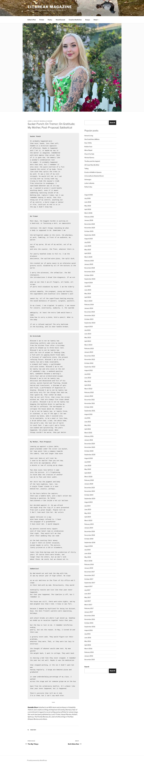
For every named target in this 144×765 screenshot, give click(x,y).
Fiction (41, 20)
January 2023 (88, 352)
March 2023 (88, 345)
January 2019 (88, 528)
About (96, 20)
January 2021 (88, 440)
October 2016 (88, 623)
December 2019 (89, 487)
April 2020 (87, 473)
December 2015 (89, 659)
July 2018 (87, 550)
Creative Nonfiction (75, 20)
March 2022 (88, 388)
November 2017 (89, 575)
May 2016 (87, 641)
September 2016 (89, 626)
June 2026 (87, 202)
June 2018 (87, 553)
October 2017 (88, 579)
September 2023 (89, 323)
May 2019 (87, 513)
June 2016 (87, 637)
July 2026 (87, 198)
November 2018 (89, 535)
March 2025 (88, 257)
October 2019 (88, 495)
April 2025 (87, 253)
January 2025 (88, 264)
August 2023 (88, 326)
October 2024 (88, 275)
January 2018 (88, 568)
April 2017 (87, 601)
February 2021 (88, 436)
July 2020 (87, 462)
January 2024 (88, 308)
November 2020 (89, 447)
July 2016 (87, 634)
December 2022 (89, 356)
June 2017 (87, 593)
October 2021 (88, 407)
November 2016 (89, 619)
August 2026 (88, 195)
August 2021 (88, 414)
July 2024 (87, 286)
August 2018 (88, 546)
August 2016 (88, 630)
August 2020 (88, 458)
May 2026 (87, 206)
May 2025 (87, 249)
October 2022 (88, 363)
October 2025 (88, 231)
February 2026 (89, 217)
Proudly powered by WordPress (37, 760)
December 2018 (89, 531)
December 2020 (89, 443)
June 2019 (87, 509)
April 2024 (87, 297)
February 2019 (89, 524)
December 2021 (89, 399)
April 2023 (87, 341)
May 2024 (87, 293)
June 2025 (87, 246)
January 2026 (88, 220)
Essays (87, 20)
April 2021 (87, 429)
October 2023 (88, 319)
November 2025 (89, 227)
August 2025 (88, 238)
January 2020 (88, 484)
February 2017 (88, 608)
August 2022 (88, 370)
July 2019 (87, 506)
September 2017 (89, 583)
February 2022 (89, 392)
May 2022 (87, 381)
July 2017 (87, 590)
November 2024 (89, 271)
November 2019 (89, 491)
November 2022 (89, 359)
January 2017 (88, 612)
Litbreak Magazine (50, 7)
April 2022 (87, 385)
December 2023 (89, 312)
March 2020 (88, 476)
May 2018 (87, 557)
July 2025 (87, 242)
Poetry (50, 20)
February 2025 (89, 260)
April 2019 (87, 517)
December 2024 (89, 268)
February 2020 (89, 480)
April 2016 (87, 645)
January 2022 (88, 396)
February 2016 (89, 652)
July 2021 (87, 418)
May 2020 (87, 469)
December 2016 (89, 615)
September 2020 (89, 454)
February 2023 (89, 348)
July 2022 (87, 374)
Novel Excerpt (60, 20)
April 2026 (87, 209)
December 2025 (89, 224)
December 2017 (89, 572)
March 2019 (88, 520)
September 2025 (89, 235)
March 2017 (88, 604)
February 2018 (89, 564)
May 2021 (87, 425)
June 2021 (87, 421)
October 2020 (88, 451)
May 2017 (87, 597)
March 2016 (88, 648)
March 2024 (88, 301)
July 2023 (87, 330)
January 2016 (88, 656)
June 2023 (87, 334)
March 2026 (88, 213)
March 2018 (88, 561)
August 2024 (88, 282)
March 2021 (88, 432)
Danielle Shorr (46, 121)
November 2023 (89, 315)
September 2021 (89, 411)
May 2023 (87, 337)
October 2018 (88, 539)
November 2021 (89, 403)
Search (112, 123)
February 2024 (89, 304)
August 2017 (88, 586)
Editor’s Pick (32, 20)
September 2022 (89, 367)
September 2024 (89, 279)
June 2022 (87, 378)
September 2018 (89, 542)
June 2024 (87, 290)
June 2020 (87, 465)
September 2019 (89, 498)
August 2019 (88, 502)
